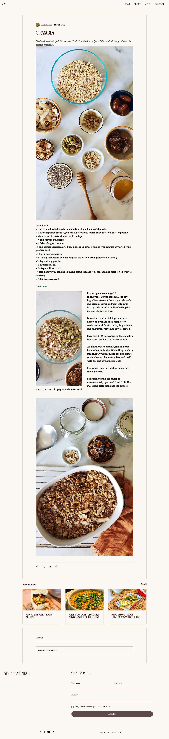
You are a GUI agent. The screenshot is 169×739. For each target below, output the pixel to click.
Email (74, 694)
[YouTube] (48, 731)
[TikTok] (52, 731)
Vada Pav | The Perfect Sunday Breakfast (39, 616)
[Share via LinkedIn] (50, 566)
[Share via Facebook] (37, 566)
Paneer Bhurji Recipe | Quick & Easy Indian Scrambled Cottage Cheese (84, 616)
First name (77, 683)
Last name (119, 683)
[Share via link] (56, 566)
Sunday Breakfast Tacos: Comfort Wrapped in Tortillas (125, 616)
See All (144, 584)
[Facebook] (44, 731)
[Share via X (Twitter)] (43, 566)
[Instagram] (40, 731)
